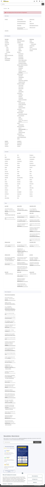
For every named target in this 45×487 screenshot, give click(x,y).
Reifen (18, 138)
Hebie (31, 171)
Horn (30, 173)
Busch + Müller (32, 157)
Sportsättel (21, 75)
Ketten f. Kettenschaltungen (22, 128)
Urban (6, 56)
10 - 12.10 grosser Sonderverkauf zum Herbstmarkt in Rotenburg (34, 210)
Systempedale (21, 124)
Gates (18, 171)
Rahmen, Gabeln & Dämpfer (22, 64)
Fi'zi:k (6, 169)
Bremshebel (21, 55)
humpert (6, 175)
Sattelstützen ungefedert (23, 80)
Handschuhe (32, 45)
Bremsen (19, 52)
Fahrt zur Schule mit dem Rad (9, 218)
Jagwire (18, 175)
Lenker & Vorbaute (20, 115)
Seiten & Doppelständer (21, 137)
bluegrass (31, 155)
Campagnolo (32, 159)
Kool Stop (31, 177)
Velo (18, 197)
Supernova (19, 193)
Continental (19, 161)
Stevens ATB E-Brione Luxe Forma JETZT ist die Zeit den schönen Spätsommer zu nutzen (22, 268)
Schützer (31, 50)
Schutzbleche (19, 133)
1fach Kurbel (21, 85)
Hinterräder (21, 45)
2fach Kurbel (21, 86)
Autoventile (21, 106)
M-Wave (18, 179)
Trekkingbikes (7, 60)
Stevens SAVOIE (20, 252)
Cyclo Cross (7, 44)
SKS (18, 189)
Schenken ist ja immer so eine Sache (34, 245)
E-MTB (7, 50)
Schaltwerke (21, 98)
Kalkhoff (6, 177)
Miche (6, 181)
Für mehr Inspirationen (9, 260)
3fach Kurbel (21, 88)
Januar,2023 (32, 272)
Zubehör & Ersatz (22, 82)
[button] (34, 1)
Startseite (6, 30)
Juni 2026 (6, 206)
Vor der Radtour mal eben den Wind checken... (22, 245)
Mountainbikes (7, 58)
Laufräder (19, 42)
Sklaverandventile (22, 102)
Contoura (31, 161)
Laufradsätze (21, 47)
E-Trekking (8, 52)
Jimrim (31, 175)
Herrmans (7, 173)
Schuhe (31, 47)
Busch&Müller (7, 159)
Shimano (6, 189)
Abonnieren (37, 442)
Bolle (6, 157)
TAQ (5, 195)
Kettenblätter (21, 91)
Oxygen (31, 181)
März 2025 (31, 213)
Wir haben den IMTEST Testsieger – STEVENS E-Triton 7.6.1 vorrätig (34, 258)
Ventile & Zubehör (22, 107)
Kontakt (6, 19)
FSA (30, 169)
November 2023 (33, 242)
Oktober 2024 (7, 242)
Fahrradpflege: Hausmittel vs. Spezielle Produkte (22, 220)
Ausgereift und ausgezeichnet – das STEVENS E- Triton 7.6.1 (21, 250)
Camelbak (19, 159)
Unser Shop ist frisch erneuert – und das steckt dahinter (9, 210)
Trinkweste (32, 42)
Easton (18, 165)
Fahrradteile (19, 142)
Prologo (6, 183)
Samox (6, 187)
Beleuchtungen (20, 112)
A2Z (18, 155)
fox (17, 169)
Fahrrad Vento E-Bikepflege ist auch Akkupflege (10, 258)
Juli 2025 (6, 213)
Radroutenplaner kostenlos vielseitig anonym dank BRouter (22, 258)
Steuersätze (19, 109)
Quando (18, 183)
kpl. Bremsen (21, 53)
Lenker (20, 117)
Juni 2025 (19, 213)
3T (5, 155)
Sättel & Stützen (20, 74)
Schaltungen (19, 93)
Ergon (6, 167)
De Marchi (31, 163)
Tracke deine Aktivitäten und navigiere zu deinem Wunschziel (22, 225)
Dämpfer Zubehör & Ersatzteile (22, 72)
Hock (18, 173)
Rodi (18, 185)
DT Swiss (6, 165)
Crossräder (7, 42)
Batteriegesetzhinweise (34, 25)
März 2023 (19, 272)
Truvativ (31, 195)
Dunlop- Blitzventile (22, 104)
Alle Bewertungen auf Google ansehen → (9, 471)
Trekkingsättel (21, 77)
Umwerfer (20, 96)
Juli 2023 (31, 254)
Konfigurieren (34, 479)
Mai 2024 (19, 242)
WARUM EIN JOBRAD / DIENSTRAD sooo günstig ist (22, 263)
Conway (6, 163)
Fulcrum (6, 171)
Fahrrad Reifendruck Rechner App (8, 264)
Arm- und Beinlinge (33, 48)
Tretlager (20, 90)
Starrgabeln (21, 68)
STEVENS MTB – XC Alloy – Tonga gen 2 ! (34, 216)
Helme (31, 40)
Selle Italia (31, 187)
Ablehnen (35, 482)
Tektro (18, 195)
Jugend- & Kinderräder (9, 55)
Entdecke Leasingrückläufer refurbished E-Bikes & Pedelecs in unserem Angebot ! (35, 229)
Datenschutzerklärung (23, 438)
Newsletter (19, 25)
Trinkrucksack (33, 44)
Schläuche (19, 101)
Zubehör (20, 50)
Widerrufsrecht (32, 27)
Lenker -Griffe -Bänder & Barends (23, 121)
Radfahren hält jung (9, 273)
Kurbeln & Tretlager (21, 83)
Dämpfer (20, 69)
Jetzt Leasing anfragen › (22, 464)
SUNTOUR (7, 193)
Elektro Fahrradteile (20, 40)
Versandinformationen (21, 23)
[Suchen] (43, 4)
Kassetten (20, 130)
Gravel (6, 53)
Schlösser (6, 146)
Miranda (18, 181)
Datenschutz (10, 483)
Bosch (18, 157)
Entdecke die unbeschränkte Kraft (35, 224)
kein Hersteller (20, 177)
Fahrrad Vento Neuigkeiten (10, 294)
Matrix (31, 179)
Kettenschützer (21, 135)
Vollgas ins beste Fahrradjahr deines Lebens (22, 209)
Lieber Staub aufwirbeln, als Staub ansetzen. (22, 275)
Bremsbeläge (21, 58)
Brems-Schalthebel (22, 61)
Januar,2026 (19, 206)
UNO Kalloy (7, 197)
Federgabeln (21, 66)
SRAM (31, 189)
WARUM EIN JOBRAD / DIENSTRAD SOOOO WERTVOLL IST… (21, 280)
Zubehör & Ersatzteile (23, 99)
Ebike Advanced (32, 165)
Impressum (5, 483)
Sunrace (31, 191)
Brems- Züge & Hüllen (23, 60)
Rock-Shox (31, 183)
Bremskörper (21, 56)
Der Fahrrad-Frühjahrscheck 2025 (35, 240)
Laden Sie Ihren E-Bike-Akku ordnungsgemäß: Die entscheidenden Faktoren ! (35, 235)
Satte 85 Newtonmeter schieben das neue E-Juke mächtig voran (22, 285)
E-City (7, 47)
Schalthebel (21, 94)
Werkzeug (6, 142)
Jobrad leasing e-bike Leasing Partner (21, 28)
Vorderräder (21, 44)
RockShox (6, 185)
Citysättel (20, 78)
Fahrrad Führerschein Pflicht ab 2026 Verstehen (22, 216)
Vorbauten (20, 118)
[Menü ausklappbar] (1, 0)
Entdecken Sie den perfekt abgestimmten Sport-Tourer (35, 220)
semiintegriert (21, 110)
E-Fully (7, 48)
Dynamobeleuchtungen (23, 114)
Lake (5, 179)
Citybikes (6, 40)
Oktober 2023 (7, 254)
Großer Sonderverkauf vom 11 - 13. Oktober (10, 245)
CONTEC (6, 161)
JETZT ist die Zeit (33, 273)
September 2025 (33, 206)
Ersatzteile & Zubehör (23, 63)
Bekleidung (19, 144)
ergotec (18, 167)
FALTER (31, 167)
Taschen (6, 144)
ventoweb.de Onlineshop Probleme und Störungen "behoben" (34, 264)
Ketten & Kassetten (20, 126)
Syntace (31, 193)
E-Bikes (6, 45)
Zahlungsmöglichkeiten (21, 21)
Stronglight (19, 191)
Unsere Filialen (20, 19)
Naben (20, 48)
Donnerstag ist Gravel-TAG (10, 214)
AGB (30, 21)
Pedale (18, 123)
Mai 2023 (6, 272)
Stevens (6, 191)
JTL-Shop (39, 485)
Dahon (18, 163)
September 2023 (20, 254)
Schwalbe (19, 187)
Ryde (30, 185)
